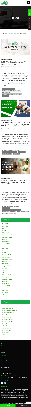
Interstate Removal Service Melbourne (12, 94)
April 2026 (5, 228)
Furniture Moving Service (9, 310)
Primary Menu (28, 2)
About (2, 348)
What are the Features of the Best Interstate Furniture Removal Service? (13, 62)
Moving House (5, 358)
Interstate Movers (7, 319)
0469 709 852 (7, 373)
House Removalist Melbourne (10, 211)
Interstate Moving (6, 365)
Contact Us (23, 405)
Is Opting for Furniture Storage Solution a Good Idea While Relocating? (14, 182)
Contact (3, 352)
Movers (4, 323)
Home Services (6, 315)
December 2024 (7, 259)
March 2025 (5, 252)
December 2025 (7, 235)
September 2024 (7, 263)
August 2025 (6, 243)
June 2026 (5, 226)
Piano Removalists (7, 330)
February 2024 (6, 274)
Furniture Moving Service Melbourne (12, 90)
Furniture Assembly (8, 308)
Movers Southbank (23, 211)
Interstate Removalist (8, 321)
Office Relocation (7, 326)
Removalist (5, 95)
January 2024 (6, 277)
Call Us (8, 405)
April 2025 (5, 250)
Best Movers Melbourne (8, 89)
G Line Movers (6, 92)
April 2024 (5, 272)
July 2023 (5, 288)
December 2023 (7, 279)
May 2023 (5, 292)
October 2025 (6, 239)
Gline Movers (15, 403)
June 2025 (5, 248)
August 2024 (6, 266)
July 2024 (5, 268)
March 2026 (5, 230)
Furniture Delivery (6, 363)
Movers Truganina (7, 153)
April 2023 (5, 294)
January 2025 (6, 257)
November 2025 (7, 237)
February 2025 (6, 255)
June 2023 (5, 290)
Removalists (6, 332)
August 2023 (6, 286)
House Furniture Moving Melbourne (11, 209)
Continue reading (7, 203)
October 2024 (6, 261)
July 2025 (5, 246)
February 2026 (6, 232)
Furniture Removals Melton (9, 152)
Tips (3, 334)
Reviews (3, 350)
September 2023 (7, 283)
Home (2, 345)
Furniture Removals (6, 59)
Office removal (6, 328)
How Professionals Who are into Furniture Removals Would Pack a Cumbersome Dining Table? (15, 124)
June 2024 (5, 270)
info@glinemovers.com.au (10, 375)
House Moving (6, 317)
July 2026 (5, 224)
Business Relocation (6, 361)
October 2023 (6, 281)
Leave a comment (17, 66)
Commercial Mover (8, 306)
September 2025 (7, 241)
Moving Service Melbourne (9, 213)
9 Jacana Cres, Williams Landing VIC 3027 (15, 377)
